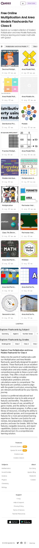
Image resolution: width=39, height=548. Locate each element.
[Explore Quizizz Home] (6, 3)
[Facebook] (21, 543)
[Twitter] (18, 543)
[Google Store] (26, 522)
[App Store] (13, 522)
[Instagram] (25, 543)
